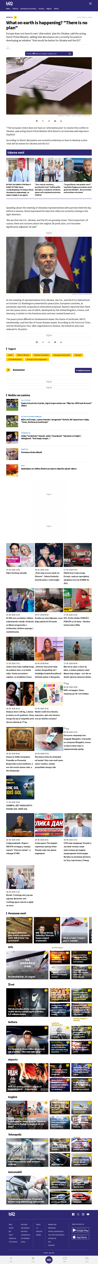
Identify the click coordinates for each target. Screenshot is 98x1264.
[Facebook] (73, 1214)
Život (11, 1235)
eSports (24, 1231)
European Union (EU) (62, 355)
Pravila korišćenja (56, 1231)
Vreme (38, 1235)
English (11, 930)
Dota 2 (75, 1080)
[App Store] (80, 1237)
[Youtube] (88, 1214)
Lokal (23, 1242)
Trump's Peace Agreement (37, 359)
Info (10, 1225)
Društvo (24, 449)
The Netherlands (15, 359)
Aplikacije (52, 1238)
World (56, 9)
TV (37, 1228)
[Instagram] (83, 1214)
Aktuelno (12, 1006)
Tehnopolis (25, 1235)
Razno (10, 973)
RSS (49, 1242)
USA (10, 355)
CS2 (53, 1067)
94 (16, 450)
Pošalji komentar (83, 370)
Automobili (25, 1238)
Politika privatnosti (56, 1235)
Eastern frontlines (42, 355)
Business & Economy (28, 9)
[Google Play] (80, 1230)
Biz (10, 1231)
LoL (9, 1083)
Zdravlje (12, 1238)
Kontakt (51, 1245)
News (8, 9)
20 (16, 466)
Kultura (24, 1225)
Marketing (52, 1225)
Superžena (25, 1228)
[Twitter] (78, 1214)
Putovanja (13, 1242)
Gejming (76, 1137)
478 (16, 400)
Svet (23, 466)
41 (16, 433)
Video (38, 1225)
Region (49, 9)
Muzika (54, 1042)
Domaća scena (57, 1077)
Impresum (52, 1228)
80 (16, 417)
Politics (15, 9)
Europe (78, 355)
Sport (11, 1228)
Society (41, 9)
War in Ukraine (23, 355)
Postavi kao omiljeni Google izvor (42, 54)
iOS (52, 1161)
